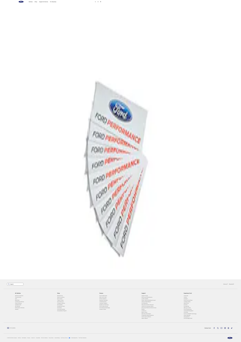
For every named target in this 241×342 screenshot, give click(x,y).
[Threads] (228, 328)
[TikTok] (231, 328)
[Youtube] (221, 328)
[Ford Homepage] (229, 338)
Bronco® (225, 284)
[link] (19, 337)
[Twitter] (218, 328)
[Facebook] (214, 328)
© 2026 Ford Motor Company (12, 337)
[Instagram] (225, 328)
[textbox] (15, 284)
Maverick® (231, 284)
